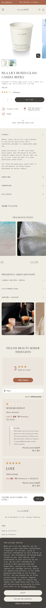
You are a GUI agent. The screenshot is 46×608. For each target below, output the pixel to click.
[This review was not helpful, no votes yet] (37, 450)
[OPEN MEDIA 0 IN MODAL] (38, 56)
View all (39, 498)
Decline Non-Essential (23, 599)
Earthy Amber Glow (19, 262)
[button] (3, 9)
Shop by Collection (9, 531)
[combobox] (34, 397)
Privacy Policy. (28, 586)
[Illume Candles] (23, 511)
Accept (23, 593)
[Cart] (43, 10)
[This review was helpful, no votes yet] (33, 450)
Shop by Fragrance (9, 534)
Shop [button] (3, 526)
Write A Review (23, 380)
